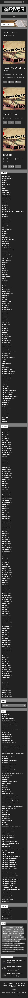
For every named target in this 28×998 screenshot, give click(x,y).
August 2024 (5, 479)
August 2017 (5, 653)
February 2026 (6, 442)
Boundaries (5, 184)
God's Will (5, 258)
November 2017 (6, 646)
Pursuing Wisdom (7, 820)
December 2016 (6, 669)
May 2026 (4, 436)
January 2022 (5, 543)
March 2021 (5, 564)
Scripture (11, 947)
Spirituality (5, 376)
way (7, 951)
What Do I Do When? (7, 899)
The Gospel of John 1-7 (8, 860)
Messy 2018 (5, 812)
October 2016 (5, 673)
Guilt (6, 77)
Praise (4, 326)
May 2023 (4, 510)
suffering (5, 380)
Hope (3, 278)
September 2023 (6, 502)
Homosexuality (6, 276)
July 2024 (4, 481)
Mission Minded (6, 309)
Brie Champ (5, 912)
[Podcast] (13, 989)
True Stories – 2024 (7, 885)
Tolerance (5, 400)
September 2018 (6, 626)
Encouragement (6, 219)
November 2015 (6, 696)
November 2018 (6, 622)
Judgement (5, 289)
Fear (3, 235)
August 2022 (5, 529)
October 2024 (5, 475)
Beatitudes (5, 180)
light (12, 943)
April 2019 (4, 611)
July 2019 (4, 605)
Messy (4, 810)
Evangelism (5, 221)
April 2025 (4, 463)
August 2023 (5, 504)
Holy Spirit (13, 939)
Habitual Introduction (8, 781)
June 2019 (4, 607)
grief (3, 266)
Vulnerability (6, 409)
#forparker (5, 714)
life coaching (16, 941)
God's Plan (5, 254)
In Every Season (6, 789)
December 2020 (6, 570)
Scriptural (5, 947)
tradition (15, 949)
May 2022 (4, 535)
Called (4, 186)
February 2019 (6, 615)
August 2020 (5, 578)
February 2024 (6, 492)
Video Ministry (12, 985)
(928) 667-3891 (23, 992)
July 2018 (4, 630)
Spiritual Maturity (7, 371)
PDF (19, 82)
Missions (4, 311)
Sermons (11, 983)
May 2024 (4, 485)
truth (4, 951)
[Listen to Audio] (16, 962)
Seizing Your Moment (8, 835)
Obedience (5, 318)
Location (5, 985)
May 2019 (4, 609)
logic (15, 943)
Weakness (5, 411)
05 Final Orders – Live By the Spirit (16, 960)
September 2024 (6, 477)
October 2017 (5, 648)
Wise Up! (4, 415)
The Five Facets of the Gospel (10, 856)
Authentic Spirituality (8, 725)
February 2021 (6, 566)
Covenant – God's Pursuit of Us (11, 747)
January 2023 (5, 518)
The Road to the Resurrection (10, 879)
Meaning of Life (6, 301)
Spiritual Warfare (7, 373)
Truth (4, 404)
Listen (12, 82)
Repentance (5, 342)
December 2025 (6, 446)
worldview (12, 951)
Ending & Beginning (7, 767)
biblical (4, 931)
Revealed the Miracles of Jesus (10, 826)
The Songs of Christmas (9, 881)
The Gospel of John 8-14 (8, 864)
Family (4, 231)
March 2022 (5, 539)
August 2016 (5, 677)
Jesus (8, 77)
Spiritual (23, 983)
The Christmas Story (8, 852)
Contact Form (21, 985)
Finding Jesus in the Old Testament (11, 773)
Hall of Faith (6, 783)
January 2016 (5, 692)
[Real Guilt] (14, 150)
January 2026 (5, 444)
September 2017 (6, 651)
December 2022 (6, 520)
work (3, 419)
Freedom (4, 245)
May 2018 (4, 634)
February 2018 (6, 640)
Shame (8, 161)
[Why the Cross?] (14, 109)
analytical (5, 927)
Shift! (3, 839)
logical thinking (21, 943)
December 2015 (6, 694)
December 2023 (6, 496)
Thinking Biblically (7, 398)
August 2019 (5, 603)
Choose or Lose (6, 734)
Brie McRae (5, 914)
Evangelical (21, 933)
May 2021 (4, 560)
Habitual (4, 779)
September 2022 (6, 527)
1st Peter (4, 716)
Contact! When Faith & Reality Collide (12, 745)
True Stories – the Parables (9, 887)
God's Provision (6, 256)
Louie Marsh (21, 74)
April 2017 (4, 661)
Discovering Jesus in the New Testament (13, 211)
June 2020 (4, 582)
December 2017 (6, 644)
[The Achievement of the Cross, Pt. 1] (14, 63)
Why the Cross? (10, 114)
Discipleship (5, 209)
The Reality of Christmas (9, 875)
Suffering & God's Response (9, 841)
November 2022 (6, 523)
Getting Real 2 (6, 247)
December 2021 (6, 545)
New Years (5, 316)
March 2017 (5, 663)
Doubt (4, 214)
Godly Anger (5, 260)
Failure (4, 225)
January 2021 (5, 568)
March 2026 (5, 440)
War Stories (5, 897)
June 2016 (4, 682)
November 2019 (6, 597)
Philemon (4, 816)
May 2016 (4, 684)
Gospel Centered (6, 939)
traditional (21, 949)
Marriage (4, 299)
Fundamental (19, 935)
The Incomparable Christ (9, 868)
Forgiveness (5, 243)
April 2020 (4, 587)
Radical (4, 334)
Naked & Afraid (6, 814)
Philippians (21, 77)
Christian (21, 931)
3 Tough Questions (7, 718)
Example (4, 223)
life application (9, 941)
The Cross (12, 77)
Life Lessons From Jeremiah (9, 800)
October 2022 (5, 525)
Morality (4, 314)
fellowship (5, 237)
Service (4, 355)
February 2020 (6, 591)
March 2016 (5, 688)
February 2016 (6, 690)
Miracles (4, 307)
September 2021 (6, 551)
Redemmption (6, 336)
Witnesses (5, 417)
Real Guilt (7, 155)
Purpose (4, 332)
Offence (4, 320)
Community (5, 194)
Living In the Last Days (8, 808)
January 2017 (5, 667)
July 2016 (4, 680)
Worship (4, 421)
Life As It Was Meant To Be (9, 796)
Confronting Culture (8, 742)
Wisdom (4, 413)
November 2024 (6, 473)
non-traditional (6, 945)
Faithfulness (6, 229)
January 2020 (5, 593)
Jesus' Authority (6, 287)
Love (3, 297)
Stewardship (5, 378)
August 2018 (5, 628)
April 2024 (4, 487)
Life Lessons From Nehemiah (10, 802)
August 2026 (5, 430)
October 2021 (5, 549)
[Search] (23, 2)
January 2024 (5, 494)
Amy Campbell (6, 909)
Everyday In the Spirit (8, 769)
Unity (3, 406)
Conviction (5, 197)
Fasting (4, 233)
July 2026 (4, 432)
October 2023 (5, 500)
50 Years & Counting (7, 720)
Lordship (4, 295)
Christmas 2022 (6, 738)
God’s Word (17, 937)
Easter (4, 216)
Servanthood (6, 353)
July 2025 (4, 456)
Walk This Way (6, 895)
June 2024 (4, 483)
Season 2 (4, 833)
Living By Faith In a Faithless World (12, 806)
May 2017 (4, 659)
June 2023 (4, 508)
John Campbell (6, 916)
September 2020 (6, 576)
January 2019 (5, 618)
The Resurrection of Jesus (9, 396)
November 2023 (6, 498)
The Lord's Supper (7, 394)
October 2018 (5, 624)
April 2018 (4, 636)
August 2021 (5, 554)
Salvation (5, 349)
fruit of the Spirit (11, 935)
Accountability (6, 178)
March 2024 (5, 489)
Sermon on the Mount (8, 351)
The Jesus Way (6, 871)
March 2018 (5, 638)
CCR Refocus (5, 732)
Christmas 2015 (6, 736)
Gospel (4, 262)
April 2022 (4, 537)
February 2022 (6, 541)
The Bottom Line (6, 846)
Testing (4, 384)
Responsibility (6, 344)
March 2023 (5, 514)
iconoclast (19, 939)
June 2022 (4, 533)
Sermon (15, 947)
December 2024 (6, 471)
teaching (4, 949)
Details (5, 82)
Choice (9, 931)
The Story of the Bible (8, 883)
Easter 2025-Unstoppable (9, 760)
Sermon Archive (7, 24)
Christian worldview (13, 933)
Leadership (5, 291)
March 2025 (5, 465)
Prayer (4, 328)
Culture (4, 203)
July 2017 (4, 655)
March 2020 (5, 589)
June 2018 (4, 632)
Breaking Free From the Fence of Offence (13, 729)
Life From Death (6, 798)
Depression (5, 207)
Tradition (5, 402)
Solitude (4, 367)
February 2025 (6, 467)
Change (4, 188)
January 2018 (5, 642)
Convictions (5, 199)
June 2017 (4, 657)
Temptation (5, 382)
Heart (4, 272)
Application (14, 986)
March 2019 (5, 613)
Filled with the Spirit (8, 239)
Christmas (5, 190)
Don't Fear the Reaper (8, 756)
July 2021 (4, 556)
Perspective (5, 324)
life (3, 941)
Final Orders (5, 771)
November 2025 (6, 448)
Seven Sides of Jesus (7, 357)
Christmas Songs (7, 740)
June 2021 (4, 558)
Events (17, 983)
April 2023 (4, 512)
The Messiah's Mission (8, 873)
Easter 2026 (5, 762)
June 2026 (4, 434)
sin (3, 365)
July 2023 (4, 506)
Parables (4, 322)
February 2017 (6, 665)
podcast (12, 945)
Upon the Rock (6, 893)
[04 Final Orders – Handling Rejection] (4, 969)
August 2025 (5, 454)
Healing (4, 270)
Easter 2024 (5, 758)
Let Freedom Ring (7, 293)
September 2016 (6, 675)
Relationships (6, 340)
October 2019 (5, 599)
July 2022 (4, 531)
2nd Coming (5, 176)
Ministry (4, 305)
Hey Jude (4, 785)
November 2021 (6, 547)
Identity (4, 787)
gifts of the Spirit (7, 250)
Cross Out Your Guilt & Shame (10, 749)
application (20, 927)
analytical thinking (13, 927)
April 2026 (4, 438)
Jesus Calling (5, 791)
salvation (18, 945)
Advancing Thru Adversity (9, 723)
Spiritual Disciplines (7, 369)
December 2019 (6, 595)
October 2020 (5, 574)
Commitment (5, 192)
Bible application (20, 929)
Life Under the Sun (7, 804)
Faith (3, 227)
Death (4, 205)
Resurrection (6, 347)
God (12, 937)
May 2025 (4, 461)
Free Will (5, 935)
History (4, 274)
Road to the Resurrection (9, 829)
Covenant (5, 201)
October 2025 (5, 450)
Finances (4, 241)
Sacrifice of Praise (7, 831)
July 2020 (4, 580)
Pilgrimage (5, 818)
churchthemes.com (23, 995)
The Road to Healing (8, 877)
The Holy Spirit (6, 392)
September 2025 (6, 452)
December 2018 (6, 620)
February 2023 (6, 516)
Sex (3, 359)
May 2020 (4, 584)
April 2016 (4, 686)
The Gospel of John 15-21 (9, 390)
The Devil (4, 388)
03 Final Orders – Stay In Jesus (15, 973)
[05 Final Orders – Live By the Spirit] (4, 963)
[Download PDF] (18, 962)
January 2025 (5, 469)
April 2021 (4, 562)
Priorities (5, 330)
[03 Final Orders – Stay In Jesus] (4, 976)
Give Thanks (5, 252)
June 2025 (4, 459)
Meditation (5, 303)
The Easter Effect (7, 854)
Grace (3, 264)
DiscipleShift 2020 (7, 751)
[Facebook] (14, 989)
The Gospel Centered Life (9, 858)
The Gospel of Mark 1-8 (8, 866)
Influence (5, 283)
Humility (4, 280)
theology (10, 949)
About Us (5, 983)
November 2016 (6, 671)
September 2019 (6, 601)
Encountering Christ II (8, 765)
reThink (4, 824)
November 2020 (6, 572)
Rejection (4, 338)
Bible (3, 182)
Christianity (5, 933)
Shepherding (5, 363)
